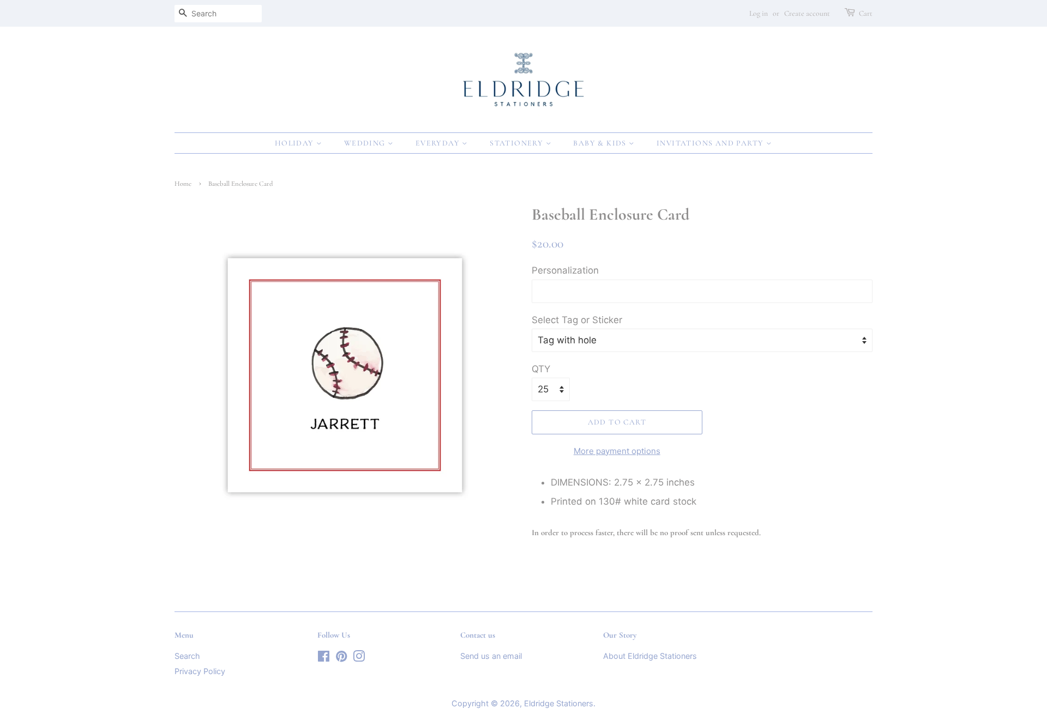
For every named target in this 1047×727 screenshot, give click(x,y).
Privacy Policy (199, 671)
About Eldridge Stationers (650, 656)
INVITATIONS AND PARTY (711, 143)
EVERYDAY (439, 143)
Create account (807, 13)
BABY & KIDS (601, 143)
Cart (865, 13)
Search (187, 656)
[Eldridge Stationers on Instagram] (359, 658)
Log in (758, 13)
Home (182, 183)
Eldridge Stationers (558, 703)
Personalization (565, 270)
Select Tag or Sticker (577, 319)
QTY (541, 368)
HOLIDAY (295, 143)
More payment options (617, 451)
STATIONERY (517, 143)
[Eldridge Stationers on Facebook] (323, 658)
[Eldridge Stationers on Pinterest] (341, 658)
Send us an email (491, 656)
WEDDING (366, 143)
